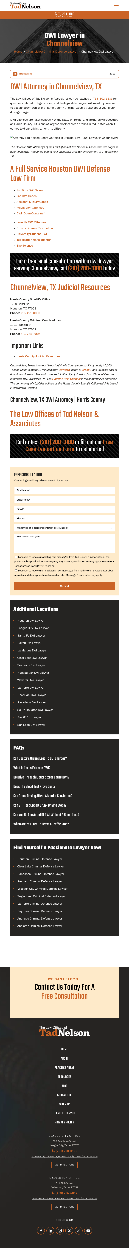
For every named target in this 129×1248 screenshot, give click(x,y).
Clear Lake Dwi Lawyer (32, 657)
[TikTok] (79, 1231)
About (64, 1058)
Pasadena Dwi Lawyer (31, 702)
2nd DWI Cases (27, 196)
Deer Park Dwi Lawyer (31, 695)
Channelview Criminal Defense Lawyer (52, 51)
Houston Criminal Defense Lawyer (39, 859)
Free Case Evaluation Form (69, 445)
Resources (64, 1077)
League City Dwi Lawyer (33, 628)
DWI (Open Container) (31, 213)
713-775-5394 (30, 334)
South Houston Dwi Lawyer (35, 710)
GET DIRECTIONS (64, 1165)
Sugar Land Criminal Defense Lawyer (41, 896)
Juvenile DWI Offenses (31, 222)
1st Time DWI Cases (30, 190)
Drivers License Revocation (35, 228)
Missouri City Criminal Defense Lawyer (42, 888)
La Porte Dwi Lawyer (30, 687)
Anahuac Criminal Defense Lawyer (39, 918)
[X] (69, 1231)
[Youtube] (88, 1231)
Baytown (64, 369)
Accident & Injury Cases (32, 201)
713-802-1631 (102, 98)
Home (18, 51)
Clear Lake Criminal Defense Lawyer (40, 866)
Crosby (86, 369)
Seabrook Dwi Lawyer (31, 665)
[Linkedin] (50, 1231)
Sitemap (64, 1104)
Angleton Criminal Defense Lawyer (39, 926)
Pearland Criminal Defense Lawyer (39, 881)
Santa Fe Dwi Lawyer (31, 635)
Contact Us (64, 1095)
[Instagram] (60, 1231)
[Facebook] (41, 1231)
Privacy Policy (64, 1122)
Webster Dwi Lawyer (30, 680)
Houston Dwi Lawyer (30, 620)
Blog (64, 1086)
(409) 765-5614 (66, 1193)
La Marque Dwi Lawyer (32, 650)
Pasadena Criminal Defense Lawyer (40, 874)
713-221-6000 (30, 313)
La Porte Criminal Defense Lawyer (39, 903)
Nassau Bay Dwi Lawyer (33, 672)
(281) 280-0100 (64, 14)
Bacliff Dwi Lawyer (29, 717)
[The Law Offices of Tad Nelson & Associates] (25, 5)
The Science (25, 245)
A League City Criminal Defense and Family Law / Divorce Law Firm (65, 1156)
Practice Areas (65, 1067)
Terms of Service (64, 1113)
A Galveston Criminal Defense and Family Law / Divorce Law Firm (64, 1198)
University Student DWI (32, 234)
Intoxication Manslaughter (34, 239)
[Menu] (116, 5)
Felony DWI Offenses (30, 207)
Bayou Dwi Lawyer (29, 643)
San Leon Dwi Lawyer (31, 724)
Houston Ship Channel (66, 379)
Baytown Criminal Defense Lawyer (39, 911)
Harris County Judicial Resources (38, 356)
